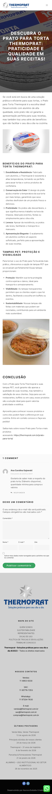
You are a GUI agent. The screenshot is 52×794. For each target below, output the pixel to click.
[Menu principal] (47, 5)
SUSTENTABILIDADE (26, 630)
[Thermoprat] (16, 5)
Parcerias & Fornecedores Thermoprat (25, 755)
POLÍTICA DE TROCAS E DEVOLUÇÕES (26, 639)
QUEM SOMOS (26, 627)
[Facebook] (24, 783)
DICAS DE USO (26, 636)
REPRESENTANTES (26, 633)
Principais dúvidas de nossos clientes (25, 739)
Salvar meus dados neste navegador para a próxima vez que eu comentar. (26, 557)
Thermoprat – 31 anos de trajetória (25, 747)
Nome (5, 542)
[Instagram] (28, 783)
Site (35, 542)
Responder (19, 493)
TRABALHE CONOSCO (26, 642)
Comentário (8, 518)
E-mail (22, 542)
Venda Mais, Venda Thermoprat (25, 732)
